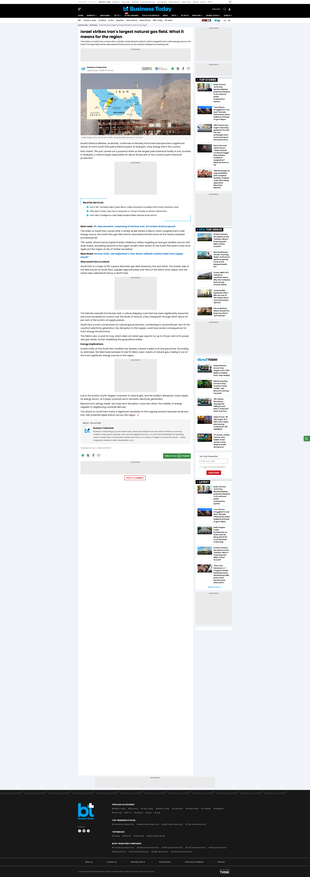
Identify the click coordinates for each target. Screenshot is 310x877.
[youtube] (83, 830)
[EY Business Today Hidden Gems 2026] (217, 20)
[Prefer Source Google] (147, 69)
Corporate (178, 808)
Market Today (119, 808)
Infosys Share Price (219, 847)
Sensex (117, 836)
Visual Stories (192, 808)
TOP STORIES (207, 79)
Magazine (104, 15)
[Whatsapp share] (172, 68)
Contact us (111, 862)
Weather (120, 20)
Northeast (135, 2)
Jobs (158, 813)
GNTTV (210, 2)
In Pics (111, 20)
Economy (134, 808)
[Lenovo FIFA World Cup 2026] (206, 20)
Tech (173, 15)
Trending (207, 808)
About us (89, 862)
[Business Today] (147, 9)
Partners (221, 862)
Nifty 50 (127, 836)
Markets (91, 15)
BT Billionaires (131, 15)
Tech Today (148, 808)
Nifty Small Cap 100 (157, 836)
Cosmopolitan (162, 2)
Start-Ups (118, 813)
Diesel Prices (145, 20)
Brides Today (186, 2)
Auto (150, 813)
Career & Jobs (89, 20)
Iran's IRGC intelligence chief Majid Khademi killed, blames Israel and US (123, 215)
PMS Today (158, 20)
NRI (79, 20)
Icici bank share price (140, 851)
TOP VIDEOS (214, 229)
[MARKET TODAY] (208, 360)
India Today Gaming (148, 2)
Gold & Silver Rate (150, 15)
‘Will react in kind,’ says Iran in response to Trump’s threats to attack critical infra (128, 211)
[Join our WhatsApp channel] (306, 440)
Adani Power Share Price (149, 824)
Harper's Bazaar (174, 2)
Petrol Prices (131, 20)
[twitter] (88, 830)
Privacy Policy (165, 862)
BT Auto (185, 15)
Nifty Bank (140, 836)
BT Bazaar (116, 2)
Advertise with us (138, 862)
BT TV (117, 15)
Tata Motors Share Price (124, 824)
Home (80, 15)
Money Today (212, 15)
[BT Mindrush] (227, 20)
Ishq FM (195, 2)
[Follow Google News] (161, 69)
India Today (125, 2)
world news (93, 25)
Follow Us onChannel (177, 455)
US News (102, 20)
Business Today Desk (97, 67)
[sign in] (229, 9)
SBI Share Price (120, 851)
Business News (83, 25)
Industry (196, 15)
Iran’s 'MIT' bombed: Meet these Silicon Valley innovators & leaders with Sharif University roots (134, 207)
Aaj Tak (202, 2)
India (165, 15)
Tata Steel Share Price (196, 824)
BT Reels (168, 20)
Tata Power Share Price (182, 851)
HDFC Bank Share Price (173, 824)
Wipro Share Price (160, 851)
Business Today (104, 2)
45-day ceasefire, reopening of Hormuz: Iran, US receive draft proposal (134, 226)
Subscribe (216, 9)
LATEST (204, 482)
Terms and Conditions (194, 862)
